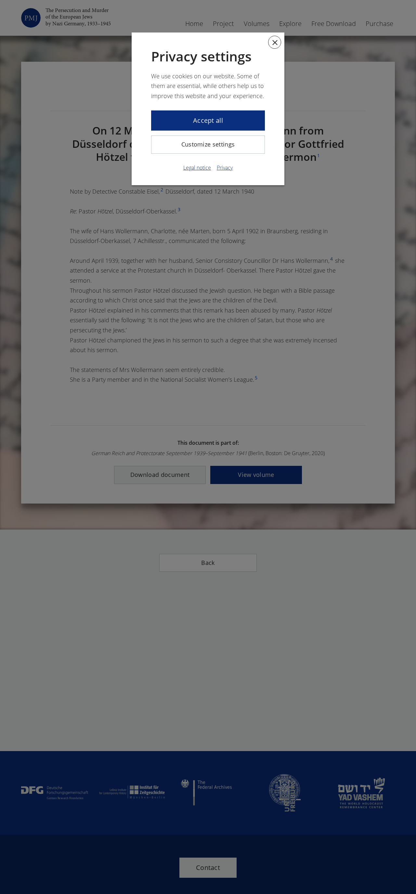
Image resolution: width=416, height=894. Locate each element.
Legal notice (197, 167)
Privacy (225, 167)
